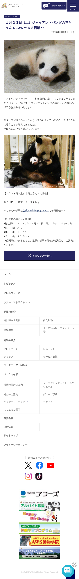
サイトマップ (11, 435)
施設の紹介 (10, 340)
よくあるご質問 (12, 409)
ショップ (8, 356)
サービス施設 (50, 356)
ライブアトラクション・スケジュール (58, 385)
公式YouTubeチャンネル (36, 210)
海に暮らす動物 (12, 320)
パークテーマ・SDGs (15, 365)
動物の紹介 (10, 311)
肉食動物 (48, 320)
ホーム (7, 274)
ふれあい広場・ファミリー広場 (58, 330)
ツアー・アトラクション (17, 302)
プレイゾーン (11, 349)
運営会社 (8, 418)
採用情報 (8, 426)
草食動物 (8, 329)
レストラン (49, 349)
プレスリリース (12, 293)
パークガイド (11, 374)
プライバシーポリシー (16, 444)
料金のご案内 (11, 394)
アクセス (48, 402)
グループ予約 (50, 394)
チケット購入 (57, 6)
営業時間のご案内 (13, 384)
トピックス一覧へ (41, 255)
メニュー (73, 9)
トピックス (10, 283)
